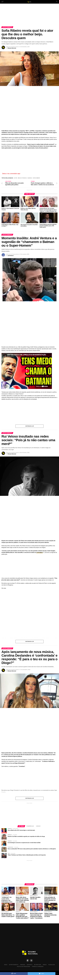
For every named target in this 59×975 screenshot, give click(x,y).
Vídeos (44, 964)
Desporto (29, 964)
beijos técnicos (22, 178)
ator (16, 178)
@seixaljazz (39, 552)
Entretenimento (13, 964)
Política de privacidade (23, 966)
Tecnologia (51, 964)
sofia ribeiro (36, 178)
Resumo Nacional (12, 48)
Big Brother (37, 964)
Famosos (22, 964)
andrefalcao (11, 255)
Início (5, 964)
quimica (30, 178)
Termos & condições (37, 966)
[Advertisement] (29, 16)
